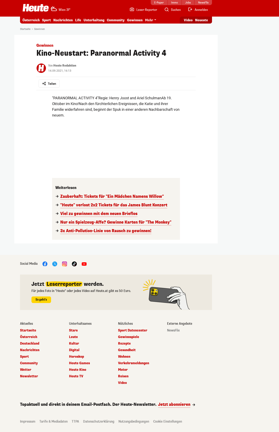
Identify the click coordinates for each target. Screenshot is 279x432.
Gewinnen (135, 20)
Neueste (201, 20)
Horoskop (76, 357)
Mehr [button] (149, 20)
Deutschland (29, 344)
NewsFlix (173, 330)
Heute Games (79, 363)
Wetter (25, 370)
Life (78, 20)
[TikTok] (74, 263)
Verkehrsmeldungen (133, 363)
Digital (74, 350)
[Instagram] (64, 263)
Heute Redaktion (64, 66)
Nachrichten (29, 350)
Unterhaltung (94, 20)
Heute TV (76, 376)
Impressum (27, 421)
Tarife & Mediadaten (53, 421)
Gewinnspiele (128, 337)
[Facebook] (44, 263)
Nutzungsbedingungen (133, 421)
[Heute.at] (35, 8)
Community (116, 20)
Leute (73, 337)
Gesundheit (127, 350)
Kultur (74, 344)
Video (188, 20)
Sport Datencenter (132, 330)
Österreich (31, 20)
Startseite (25, 29)
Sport (46, 20)
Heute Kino (77, 370)
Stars (73, 330)
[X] (54, 263)
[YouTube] (84, 263)
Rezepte (124, 344)
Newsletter (29, 376)
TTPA (75, 421)
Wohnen (124, 357)
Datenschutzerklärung (98, 421)
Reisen (123, 376)
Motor (123, 370)
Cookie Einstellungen (167, 421)
